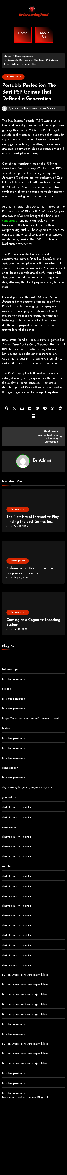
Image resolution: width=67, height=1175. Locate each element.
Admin (45, 460)
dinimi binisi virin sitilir (16, 807)
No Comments (50, 108)
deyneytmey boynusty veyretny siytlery (27, 787)
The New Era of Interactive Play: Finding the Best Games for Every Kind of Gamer (32, 522)
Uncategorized (13, 77)
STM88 (6, 689)
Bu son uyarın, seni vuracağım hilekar (25, 975)
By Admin (14, 108)
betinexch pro (11, 669)
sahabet (7, 866)
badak (6, 728)
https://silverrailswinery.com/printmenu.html (30, 718)
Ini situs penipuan (13, 679)
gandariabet (10, 768)
